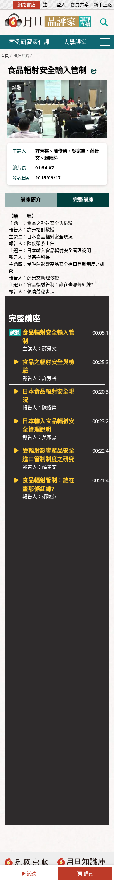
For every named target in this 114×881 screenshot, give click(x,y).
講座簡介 (30, 199)
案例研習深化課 (29, 42)
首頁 (5, 55)
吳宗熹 (78, 151)
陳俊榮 (60, 151)
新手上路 (103, 4)
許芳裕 (42, 151)
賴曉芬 (51, 158)
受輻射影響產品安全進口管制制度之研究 (48, 458)
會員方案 (80, 4)
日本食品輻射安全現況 (48, 399)
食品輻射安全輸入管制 (48, 340)
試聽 (31, 873)
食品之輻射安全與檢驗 (48, 369)
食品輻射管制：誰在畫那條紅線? (48, 488)
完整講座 (83, 199)
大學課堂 (75, 42)
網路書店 (26, 5)
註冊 (47, 4)
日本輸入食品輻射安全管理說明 (48, 428)
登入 (61, 4)
